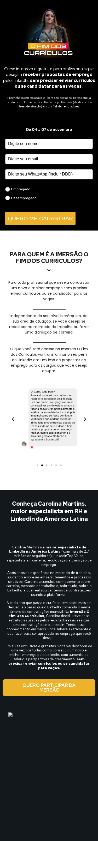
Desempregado (24, 198)
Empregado (20, 189)
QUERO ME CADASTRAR (40, 218)
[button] (13, 419)
